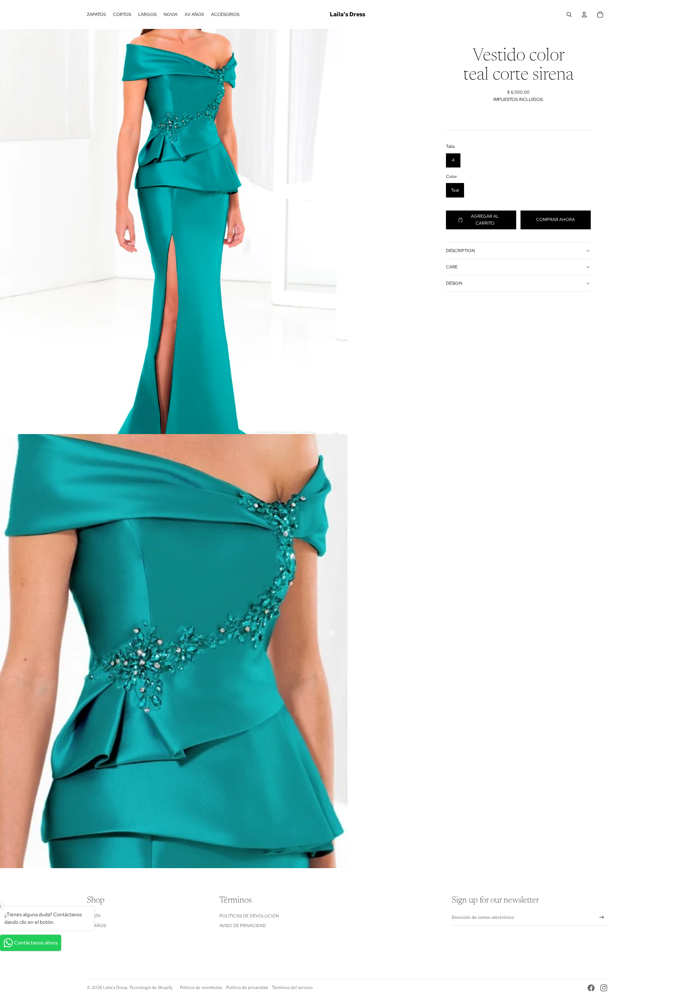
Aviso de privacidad (242, 926)
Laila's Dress (115, 987)
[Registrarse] (601, 917)
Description (460, 251)
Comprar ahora (555, 219)
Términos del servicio (292, 987)
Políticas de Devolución (249, 916)
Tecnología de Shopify (151, 987)
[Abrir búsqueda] (569, 14)
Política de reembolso (201, 987)
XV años (96, 926)
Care (452, 267)
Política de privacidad (247, 987)
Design (454, 283)
